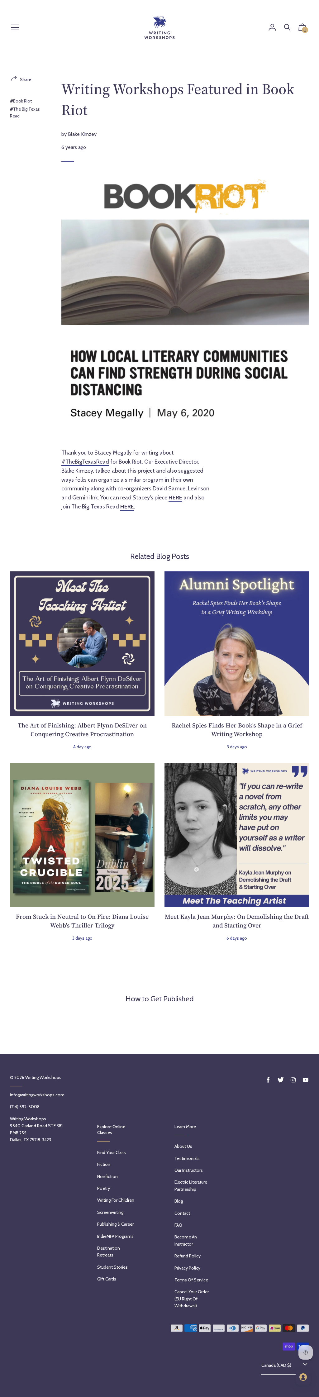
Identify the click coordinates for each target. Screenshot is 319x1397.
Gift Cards (106, 1279)
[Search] (287, 28)
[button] (302, 28)
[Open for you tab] (303, 1377)
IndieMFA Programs (115, 1236)
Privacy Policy (187, 1268)
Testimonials (187, 1158)
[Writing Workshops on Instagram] (293, 1080)
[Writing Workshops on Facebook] (268, 1080)
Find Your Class (111, 1152)
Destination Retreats (108, 1251)
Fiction (103, 1164)
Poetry (103, 1188)
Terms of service (191, 1280)
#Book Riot (21, 101)
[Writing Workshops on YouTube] (305, 1080)
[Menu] (15, 27)
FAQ (178, 1225)
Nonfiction (107, 1176)
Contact (182, 1213)
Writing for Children (115, 1200)
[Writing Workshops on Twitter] (280, 1080)
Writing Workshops (43, 1077)
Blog (178, 1201)
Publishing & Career (115, 1224)
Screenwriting (110, 1212)
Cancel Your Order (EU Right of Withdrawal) (191, 1299)
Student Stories (112, 1267)
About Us (183, 1146)
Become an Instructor (185, 1240)
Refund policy (187, 1256)
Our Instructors (188, 1170)
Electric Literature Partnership (190, 1185)
